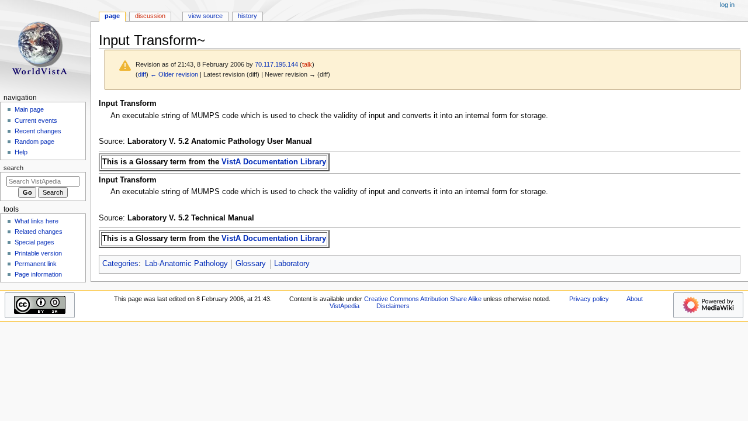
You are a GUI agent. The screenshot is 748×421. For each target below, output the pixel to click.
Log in (727, 4)
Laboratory (292, 264)
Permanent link (36, 263)
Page (112, 15)
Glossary (251, 264)
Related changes (39, 231)
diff (142, 74)
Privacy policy (589, 298)
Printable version (38, 253)
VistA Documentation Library (273, 162)
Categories (120, 264)
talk (307, 64)
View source (205, 15)
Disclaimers (393, 305)
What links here (36, 221)
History (247, 15)
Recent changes (38, 130)
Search (13, 167)
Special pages (34, 242)
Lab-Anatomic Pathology (186, 264)
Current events (36, 120)
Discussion (150, 15)
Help (21, 152)
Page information (38, 274)
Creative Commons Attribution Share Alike (423, 298)
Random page (34, 141)
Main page (29, 109)
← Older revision (174, 74)
